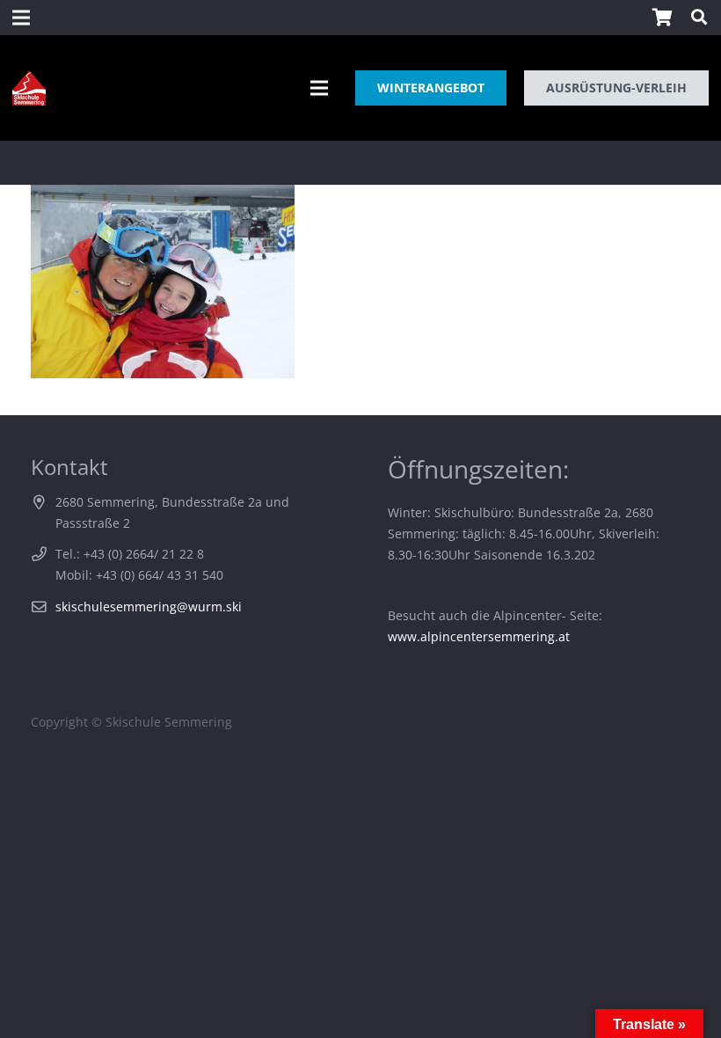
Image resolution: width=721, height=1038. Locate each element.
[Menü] (319, 88)
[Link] (29, 88)
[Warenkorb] (662, 17)
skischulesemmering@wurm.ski (148, 606)
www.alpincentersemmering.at (479, 636)
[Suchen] (699, 17)
